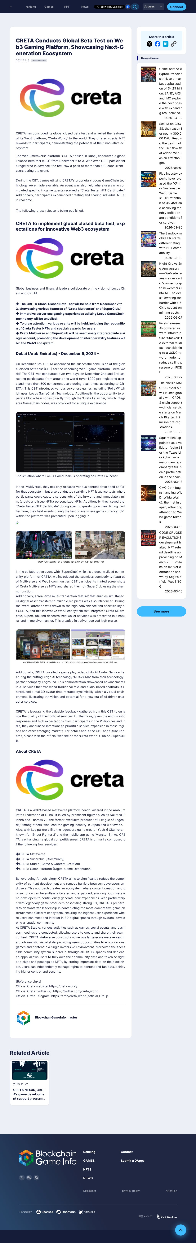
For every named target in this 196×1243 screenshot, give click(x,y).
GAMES (89, 1160)
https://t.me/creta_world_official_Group (79, 996)
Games (49, 6)
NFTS (87, 1169)
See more (161, 611)
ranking (31, 6)
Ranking (89, 1152)
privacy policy (131, 1190)
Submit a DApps (133, 1160)
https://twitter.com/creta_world (75, 991)
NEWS (88, 1178)
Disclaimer (89, 1190)
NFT (66, 6)
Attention (171, 1190)
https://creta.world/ (63, 986)
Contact (127, 1152)
